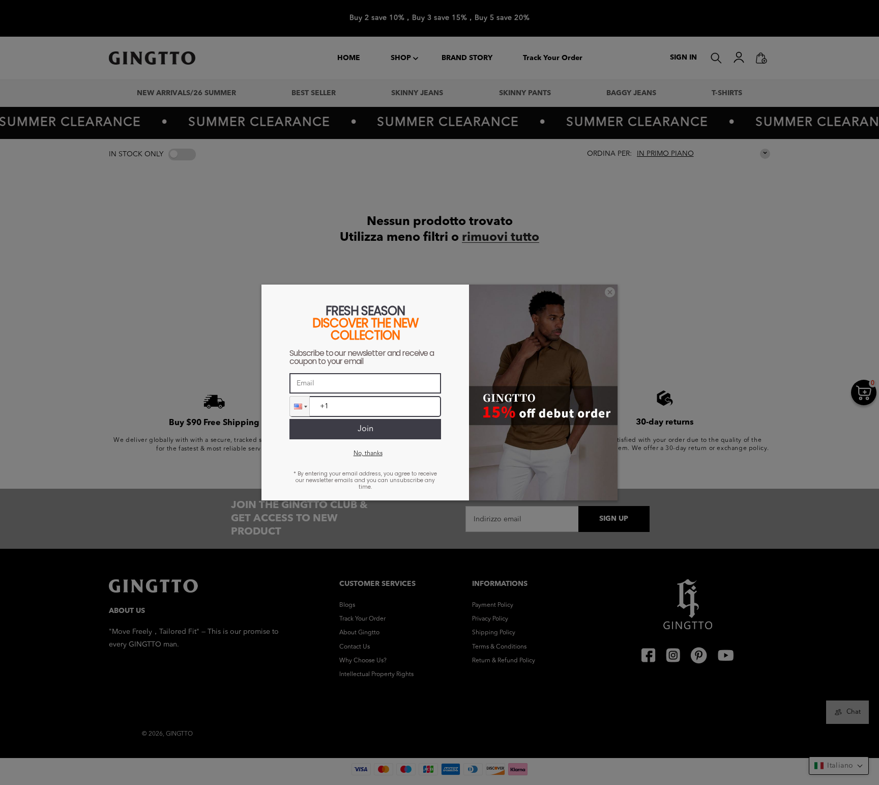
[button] (299, 406)
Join (365, 429)
